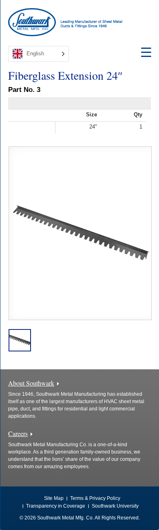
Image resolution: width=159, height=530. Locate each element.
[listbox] (38, 54)
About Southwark (31, 383)
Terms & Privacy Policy (95, 498)
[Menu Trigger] (146, 52)
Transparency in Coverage (55, 506)
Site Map (54, 498)
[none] (38, 54)
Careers (18, 433)
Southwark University (115, 506)
